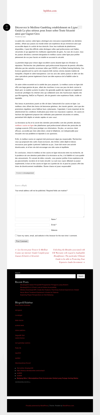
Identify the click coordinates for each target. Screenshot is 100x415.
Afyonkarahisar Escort (23, 363)
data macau (19, 320)
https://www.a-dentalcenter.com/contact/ (31, 371)
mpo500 (18, 353)
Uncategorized (28, 173)
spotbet (17, 358)
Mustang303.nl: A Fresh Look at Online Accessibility (38, 287)
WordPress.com (68, 406)
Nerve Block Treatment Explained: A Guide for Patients (39, 292)
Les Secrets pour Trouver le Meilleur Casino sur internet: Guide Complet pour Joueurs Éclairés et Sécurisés (32, 252)
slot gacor (18, 310)
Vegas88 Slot (19, 335)
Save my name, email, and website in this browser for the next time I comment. (47, 236)
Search (17, 273)
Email (54, 225)
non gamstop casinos (22, 343)
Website (54, 230)
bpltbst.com (50, 10)
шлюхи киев (19, 325)
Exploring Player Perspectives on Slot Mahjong (36, 295)
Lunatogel (18, 315)
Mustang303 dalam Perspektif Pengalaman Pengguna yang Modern (44, 285)
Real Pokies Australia (22, 305)
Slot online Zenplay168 (25, 368)
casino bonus (20, 338)
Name (54, 219)
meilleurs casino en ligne (24, 125)
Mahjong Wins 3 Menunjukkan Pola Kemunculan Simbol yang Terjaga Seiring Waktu (47, 378)
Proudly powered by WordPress (37, 406)
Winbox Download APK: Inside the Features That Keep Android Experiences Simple (49, 290)
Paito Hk (18, 348)
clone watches (20, 330)
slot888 (19, 373)
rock (24, 37)
